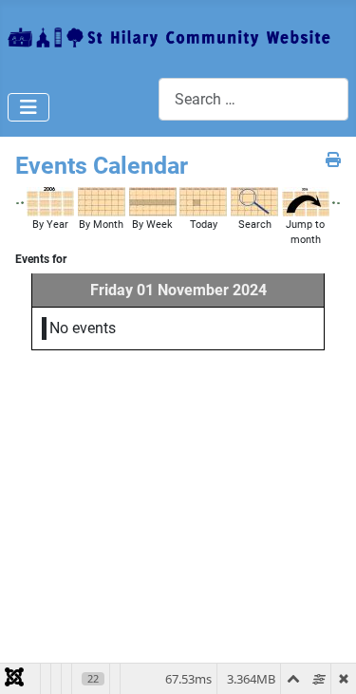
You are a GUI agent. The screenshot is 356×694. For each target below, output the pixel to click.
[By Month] (101, 201)
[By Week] (153, 201)
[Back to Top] (323, 659)
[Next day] (333, 202)
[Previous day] (22, 202)
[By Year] (50, 201)
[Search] (254, 201)
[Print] (333, 160)
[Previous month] (17, 202)
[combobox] (253, 99)
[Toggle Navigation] (28, 107)
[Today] (203, 201)
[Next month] (338, 202)
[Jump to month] (305, 201)
